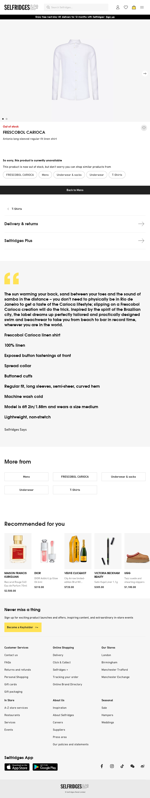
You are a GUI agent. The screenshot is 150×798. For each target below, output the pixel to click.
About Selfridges (63, 715)
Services (9, 722)
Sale (104, 707)
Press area (60, 737)
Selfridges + (60, 669)
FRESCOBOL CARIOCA (24, 132)
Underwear (26, 490)
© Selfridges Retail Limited (75, 792)
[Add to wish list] (144, 128)
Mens (26, 476)
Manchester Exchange (116, 677)
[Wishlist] (126, 7)
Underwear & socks (123, 476)
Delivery (58, 655)
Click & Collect (62, 662)
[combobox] (79, 7)
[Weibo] (143, 768)
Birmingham (109, 662)
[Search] (48, 7)
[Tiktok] (122, 768)
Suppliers (59, 729)
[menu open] (142, 7)
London (106, 655)
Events (8, 729)
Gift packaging (13, 691)
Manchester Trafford (115, 669)
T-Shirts (17, 209)
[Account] (117, 7)
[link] (17, 583)
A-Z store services (16, 707)
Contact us (11, 655)
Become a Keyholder (20, 627)
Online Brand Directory (67, 684)
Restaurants (12, 715)
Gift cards (10, 684)
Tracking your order (65, 677)
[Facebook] (102, 768)
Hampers (107, 715)
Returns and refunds (17, 669)
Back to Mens (75, 190)
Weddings (108, 722)
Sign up (110, 16)
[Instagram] (112, 768)
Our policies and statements (71, 744)
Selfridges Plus (18, 240)
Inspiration (60, 707)
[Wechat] (132, 768)
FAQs (7, 662)
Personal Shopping (16, 677)
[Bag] (134, 7)
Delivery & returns (21, 223)
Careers (58, 722)
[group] (75, 565)
